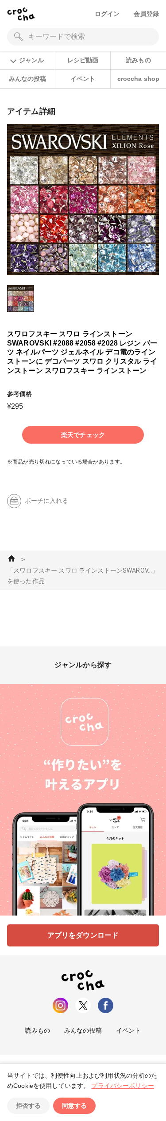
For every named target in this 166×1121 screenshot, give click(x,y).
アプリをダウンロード (83, 935)
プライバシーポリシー (122, 1085)
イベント (83, 78)
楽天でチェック (83, 434)
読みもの (138, 60)
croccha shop (138, 78)
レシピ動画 (83, 60)
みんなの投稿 (27, 78)
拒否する (28, 1105)
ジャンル (31, 60)
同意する (74, 1105)
